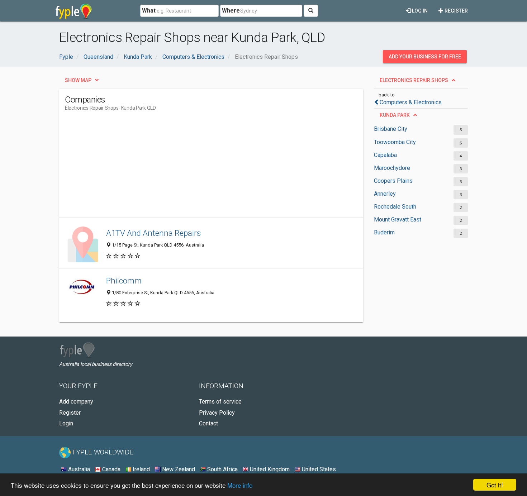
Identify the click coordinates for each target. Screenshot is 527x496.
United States (318, 469)
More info (239, 485)
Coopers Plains (393, 180)
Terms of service (220, 401)
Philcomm (124, 280)
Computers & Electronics (411, 102)
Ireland (140, 469)
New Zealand (178, 469)
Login (66, 423)
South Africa (222, 469)
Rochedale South (395, 206)
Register (455, 11)
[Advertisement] (195, 167)
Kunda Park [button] (395, 115)
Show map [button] (78, 80)
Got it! (494, 484)
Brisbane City (390, 128)
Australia (78, 469)
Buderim (384, 232)
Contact (208, 423)
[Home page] (74, 11)
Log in (419, 11)
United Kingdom (269, 469)
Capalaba (385, 155)
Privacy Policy (217, 412)
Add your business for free (425, 56)
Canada (110, 469)
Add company (76, 401)
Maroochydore (392, 167)
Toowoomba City (395, 142)
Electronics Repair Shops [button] (414, 80)
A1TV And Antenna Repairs (153, 233)
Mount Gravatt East (397, 219)
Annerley (385, 193)
